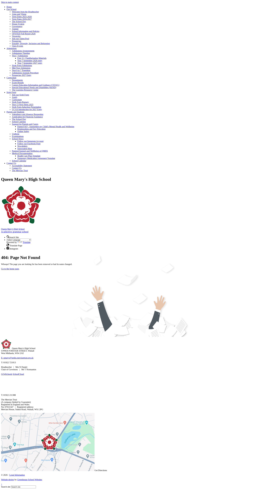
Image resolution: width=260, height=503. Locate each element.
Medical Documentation (22, 153)
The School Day (19, 21)
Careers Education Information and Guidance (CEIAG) (35, 85)
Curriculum (11, 78)
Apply (14, 97)
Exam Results (18, 82)
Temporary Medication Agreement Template (36, 158)
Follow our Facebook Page (28, 144)
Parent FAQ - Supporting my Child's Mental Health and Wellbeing (45, 126)
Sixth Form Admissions (22, 65)
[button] (7, 236)
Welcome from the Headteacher (25, 12)
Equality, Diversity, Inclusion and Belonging (31, 43)
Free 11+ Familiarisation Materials (31, 58)
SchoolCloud (18, 374)
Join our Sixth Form (20, 95)
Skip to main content (10, 2)
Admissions (11, 48)
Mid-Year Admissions (21, 68)
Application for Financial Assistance (27, 117)
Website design (7, 479)
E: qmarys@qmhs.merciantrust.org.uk (17, 358)
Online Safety (23, 131)
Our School (11, 9)
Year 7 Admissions (20, 56)
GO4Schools (6, 374)
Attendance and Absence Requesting (27, 114)
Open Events (17, 46)
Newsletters (22, 146)
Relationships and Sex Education (31, 129)
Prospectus (16, 41)
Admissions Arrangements (23, 51)
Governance (17, 26)
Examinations (18, 136)
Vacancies (16, 36)
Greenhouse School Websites (29, 479)
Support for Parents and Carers (25, 124)
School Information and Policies (25, 31)
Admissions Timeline (21, 53)
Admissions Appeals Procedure (25, 73)
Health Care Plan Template (28, 156)
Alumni (15, 29)
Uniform (15, 134)
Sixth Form (11, 92)
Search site (5, 487)
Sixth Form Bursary (20, 102)
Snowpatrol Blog (24, 148)
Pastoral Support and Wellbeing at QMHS (30, 151)
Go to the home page (10, 269)
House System (18, 24)
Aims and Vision (19, 14)
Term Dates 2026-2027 (22, 19)
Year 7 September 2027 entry (29, 63)
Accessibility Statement (22, 165)
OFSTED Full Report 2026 (23, 34)
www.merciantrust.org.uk (49, 390)
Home (9, 7)
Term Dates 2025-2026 (22, 16)
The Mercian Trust (20, 170)
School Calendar (19, 161)
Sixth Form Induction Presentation (26, 107)
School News (17, 139)
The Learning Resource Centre (25, 90)
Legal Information (17, 475)
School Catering (19, 122)
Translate (26, 242)
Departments (17, 80)
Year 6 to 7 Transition (21, 70)
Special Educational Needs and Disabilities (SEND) (34, 87)
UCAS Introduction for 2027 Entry (27, 109)
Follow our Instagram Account (30, 141)
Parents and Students (15, 112)
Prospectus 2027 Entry (21, 75)
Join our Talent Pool (20, 38)
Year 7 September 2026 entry (29, 60)
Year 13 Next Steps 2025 (22, 104)
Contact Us (11, 163)
